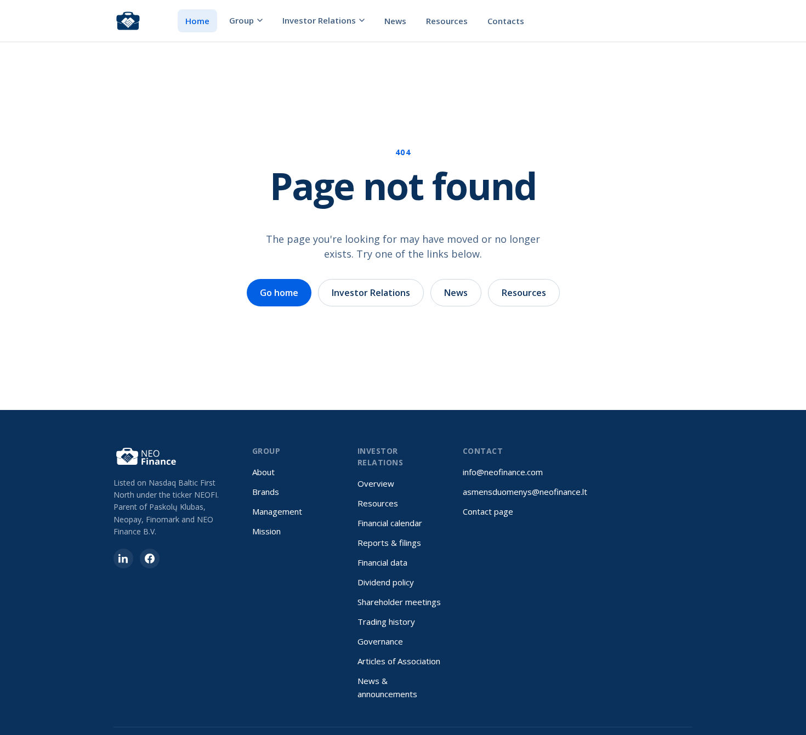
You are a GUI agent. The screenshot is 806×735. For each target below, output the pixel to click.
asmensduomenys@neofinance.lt (525, 491)
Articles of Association (398, 661)
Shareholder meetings (399, 601)
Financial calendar (389, 522)
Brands (265, 491)
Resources (447, 20)
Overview (375, 483)
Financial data (382, 562)
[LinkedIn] (123, 558)
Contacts (505, 20)
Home (197, 20)
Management (277, 511)
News (395, 20)
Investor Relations (319, 20)
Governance (380, 641)
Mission (266, 531)
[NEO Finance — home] (128, 21)
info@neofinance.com (503, 471)
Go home (279, 293)
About (263, 471)
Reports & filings (389, 542)
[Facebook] (150, 558)
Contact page (488, 511)
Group (241, 20)
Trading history (386, 621)
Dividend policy (385, 582)
